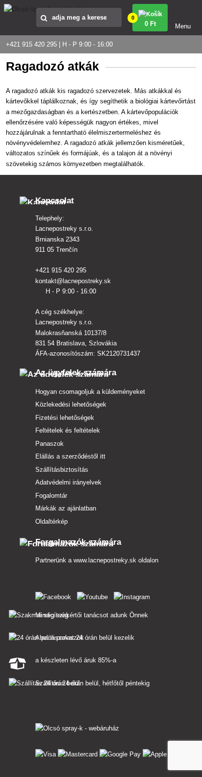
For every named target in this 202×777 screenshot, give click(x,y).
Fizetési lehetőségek (64, 417)
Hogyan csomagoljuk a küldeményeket (90, 391)
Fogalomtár (51, 495)
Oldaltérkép (51, 521)
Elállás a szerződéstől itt (70, 456)
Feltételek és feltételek (67, 430)
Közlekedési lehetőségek (70, 404)
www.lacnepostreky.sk (105, 560)
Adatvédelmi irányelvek (68, 482)
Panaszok (49, 443)
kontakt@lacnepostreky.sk (74, 281)
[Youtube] (94, 595)
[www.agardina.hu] (55, 595)
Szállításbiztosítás (61, 469)
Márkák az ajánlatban (65, 508)
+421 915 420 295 (61, 270)
